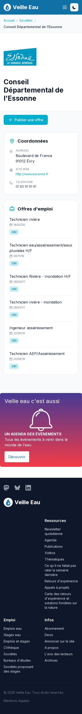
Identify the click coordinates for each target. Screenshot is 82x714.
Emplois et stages (17, 641)
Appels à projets (57, 587)
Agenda (50, 540)
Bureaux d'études (17, 660)
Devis (49, 635)
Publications (54, 546)
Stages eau (12, 635)
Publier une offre (29, 120)
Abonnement (54, 628)
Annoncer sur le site (59, 641)
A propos (52, 648)
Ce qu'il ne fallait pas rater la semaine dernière (60, 570)
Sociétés (26, 20)
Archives (51, 660)
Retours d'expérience (61, 581)
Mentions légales (16, 701)
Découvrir (17, 457)
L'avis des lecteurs (59, 654)
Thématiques (54, 559)
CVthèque (11, 648)
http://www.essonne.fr (32, 174)
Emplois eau (13, 628)
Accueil (9, 20)
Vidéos (50, 553)
